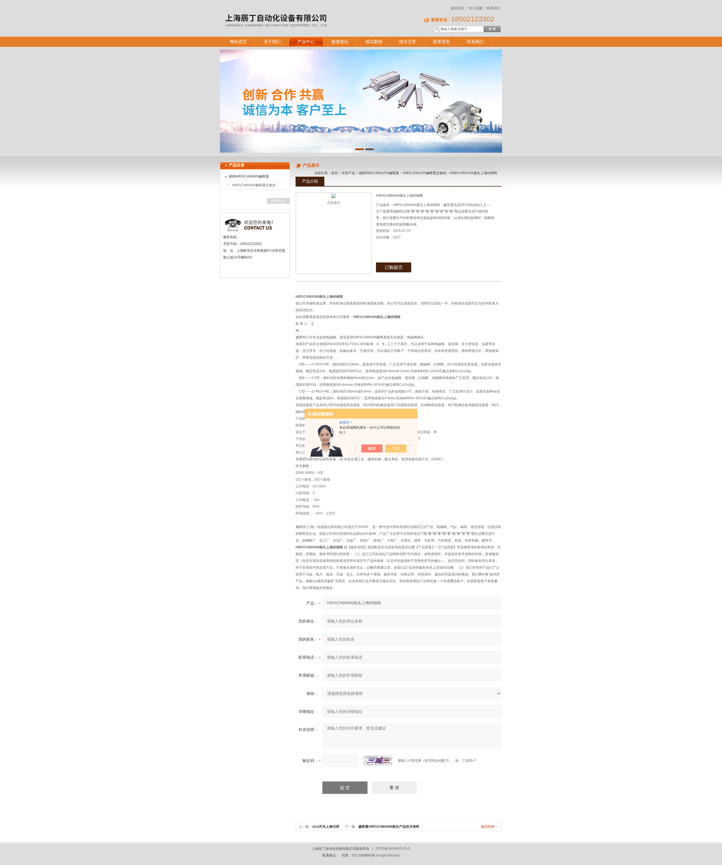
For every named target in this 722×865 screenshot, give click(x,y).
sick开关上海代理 (325, 827)
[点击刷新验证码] (378, 760)
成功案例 (373, 41)
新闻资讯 (339, 41)
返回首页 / (459, 8)
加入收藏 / (477, 8)
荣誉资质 (441, 41)
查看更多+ (278, 201)
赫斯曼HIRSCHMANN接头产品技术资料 (388, 827)
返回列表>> (489, 827)
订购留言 (394, 267)
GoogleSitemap (388, 855)
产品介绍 (310, 181)
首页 (334, 173)
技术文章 (407, 41)
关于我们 (272, 41)
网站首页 (238, 41)
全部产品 (348, 173)
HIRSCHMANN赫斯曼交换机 (254, 185)
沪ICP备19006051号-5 (392, 849)
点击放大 (333, 203)
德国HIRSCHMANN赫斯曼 (249, 176)
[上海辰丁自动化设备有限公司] (301, 12)
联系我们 (493, 8)
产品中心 (306, 41)
